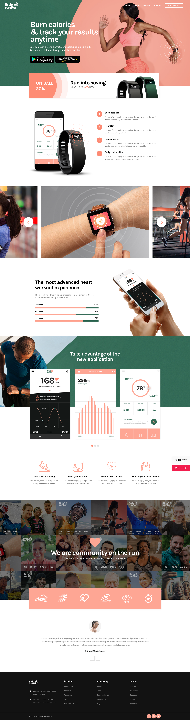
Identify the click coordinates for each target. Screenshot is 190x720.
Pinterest (133, 703)
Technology (68, 695)
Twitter (133, 687)
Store (66, 699)
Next (98, 658)
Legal (99, 703)
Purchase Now (174, 5)
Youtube (133, 699)
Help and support (71, 703)
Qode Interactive (45, 716)
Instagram (134, 691)
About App (68, 686)
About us (100, 686)
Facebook (134, 695)
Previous (92, 658)
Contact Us (101, 699)
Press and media (103, 695)
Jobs (99, 691)
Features (67, 691)
